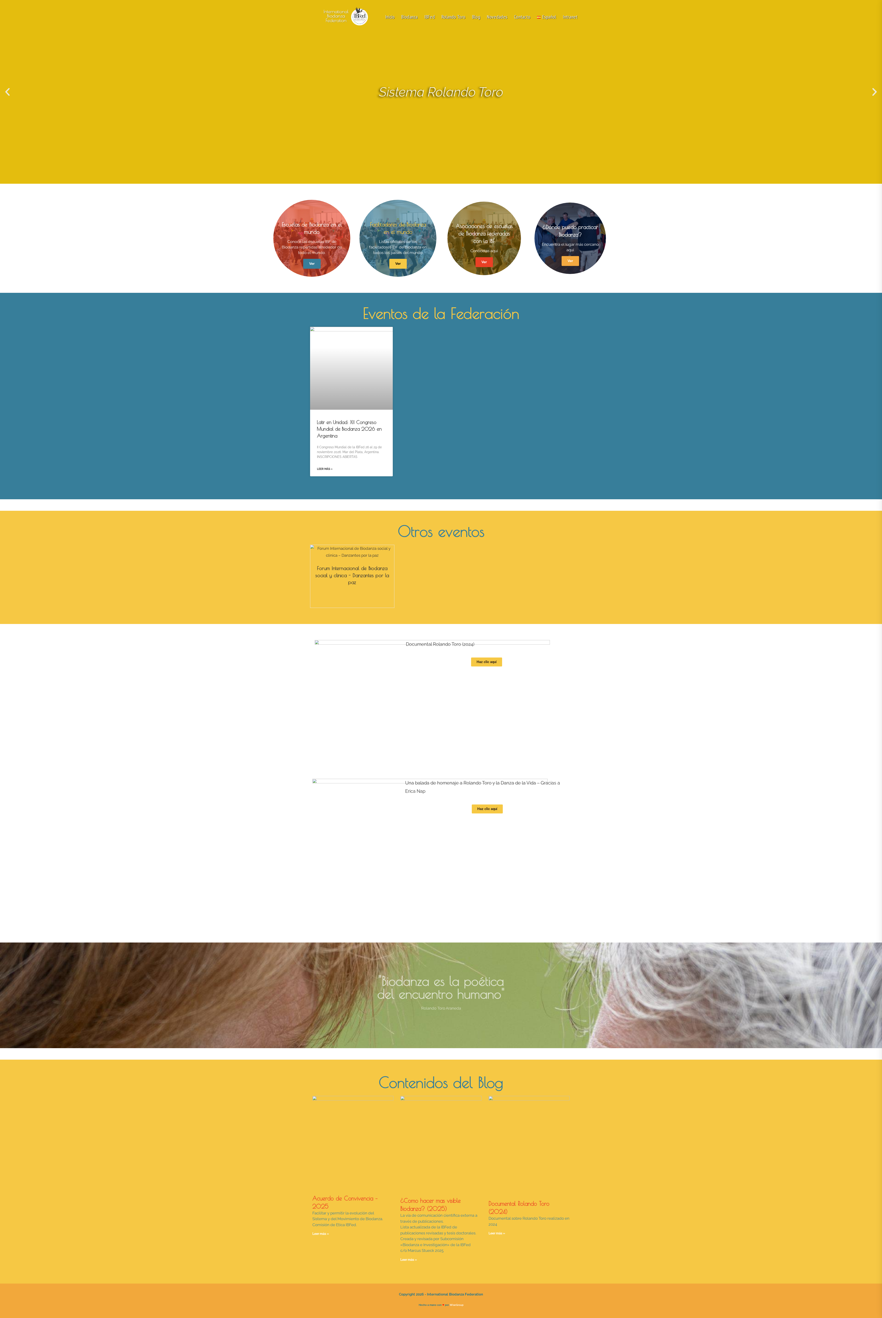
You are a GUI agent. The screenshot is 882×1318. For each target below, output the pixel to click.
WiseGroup (457, 1305)
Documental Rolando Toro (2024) (440, 644)
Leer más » (325, 469)
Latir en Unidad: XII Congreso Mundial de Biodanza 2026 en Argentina (349, 428)
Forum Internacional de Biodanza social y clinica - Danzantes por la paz (352, 575)
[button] (7, 92)
